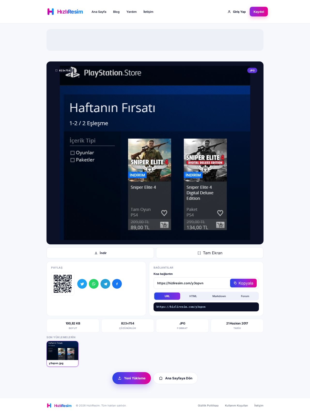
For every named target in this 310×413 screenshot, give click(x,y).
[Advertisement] (155, 40)
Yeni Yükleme (135, 378)
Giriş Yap (239, 12)
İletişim (148, 12)
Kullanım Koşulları (236, 405)
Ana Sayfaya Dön (178, 378)
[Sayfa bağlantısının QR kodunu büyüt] (62, 283)
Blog (116, 12)
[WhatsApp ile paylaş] (94, 284)
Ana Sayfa (99, 12)
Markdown (219, 296)
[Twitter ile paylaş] (82, 284)
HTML (193, 296)
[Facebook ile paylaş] (117, 284)
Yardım (131, 12)
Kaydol (259, 12)
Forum (245, 296)
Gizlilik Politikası (208, 405)
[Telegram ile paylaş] (105, 284)
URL (167, 296)
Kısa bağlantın (163, 274)
